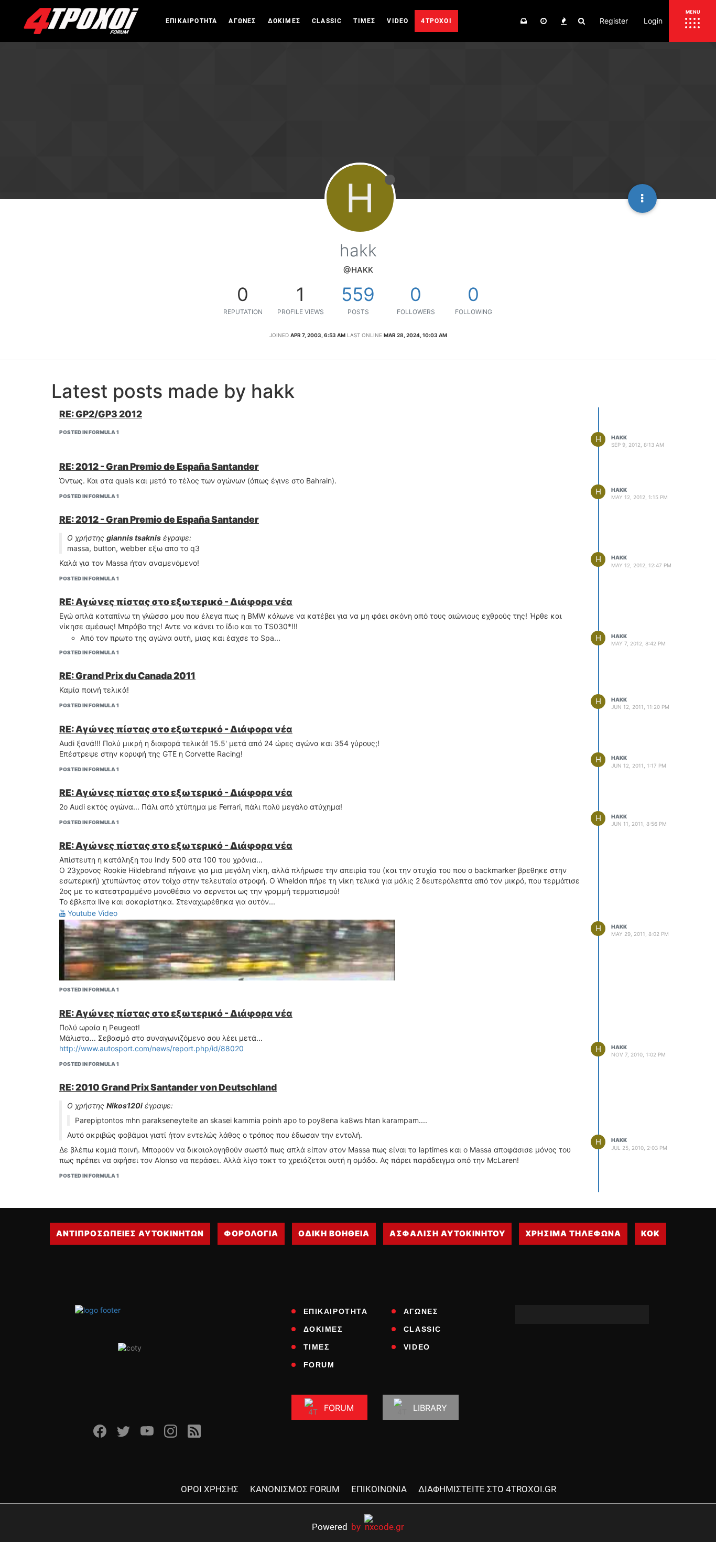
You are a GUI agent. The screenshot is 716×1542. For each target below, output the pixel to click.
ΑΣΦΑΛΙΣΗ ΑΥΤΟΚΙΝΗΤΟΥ (447, 1233)
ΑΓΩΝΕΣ (421, 1311)
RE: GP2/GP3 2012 (100, 413)
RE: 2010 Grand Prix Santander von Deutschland (168, 1087)
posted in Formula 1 (89, 432)
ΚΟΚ (650, 1233)
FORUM (319, 1365)
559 (358, 294)
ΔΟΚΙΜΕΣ (323, 1329)
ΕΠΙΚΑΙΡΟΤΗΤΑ (335, 1311)
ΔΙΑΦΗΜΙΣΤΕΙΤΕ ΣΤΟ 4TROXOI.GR (487, 1489)
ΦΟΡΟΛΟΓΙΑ (251, 1233)
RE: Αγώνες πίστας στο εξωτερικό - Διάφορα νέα (175, 601)
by (336, 1527)
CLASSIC (422, 1329)
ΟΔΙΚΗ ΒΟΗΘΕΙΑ (334, 1233)
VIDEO (417, 1347)
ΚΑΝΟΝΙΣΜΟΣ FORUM (295, 1489)
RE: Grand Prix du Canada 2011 (127, 675)
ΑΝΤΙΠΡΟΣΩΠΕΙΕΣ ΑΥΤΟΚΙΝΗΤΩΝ (130, 1233)
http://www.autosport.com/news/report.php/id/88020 (151, 1048)
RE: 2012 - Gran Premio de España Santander (159, 466)
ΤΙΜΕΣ (316, 1347)
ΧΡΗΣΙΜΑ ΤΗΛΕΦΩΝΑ (573, 1233)
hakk (619, 437)
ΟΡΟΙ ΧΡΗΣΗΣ (209, 1489)
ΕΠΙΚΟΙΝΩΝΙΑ (379, 1489)
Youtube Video (91, 913)
